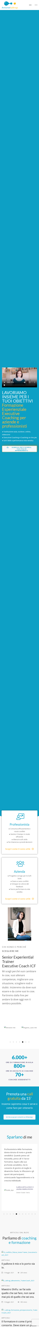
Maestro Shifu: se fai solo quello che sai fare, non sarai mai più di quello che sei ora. (18, 1293)
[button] (19, 449)
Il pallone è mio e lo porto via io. (18, 1265)
